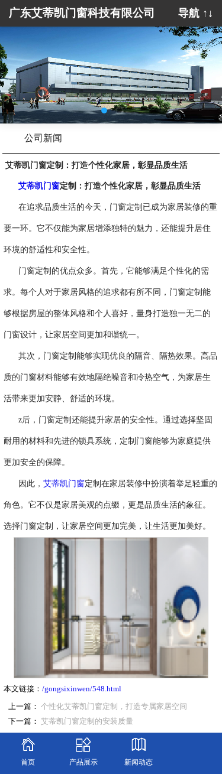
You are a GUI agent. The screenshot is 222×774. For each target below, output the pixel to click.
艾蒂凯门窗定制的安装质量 (87, 721)
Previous (18, 66)
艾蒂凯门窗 (64, 483)
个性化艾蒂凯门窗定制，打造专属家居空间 (114, 707)
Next (204, 66)
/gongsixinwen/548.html (81, 689)
